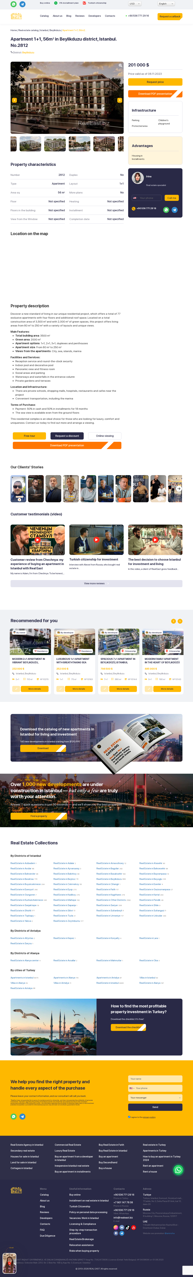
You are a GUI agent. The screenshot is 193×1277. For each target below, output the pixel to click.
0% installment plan (69, 3)
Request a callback (170, 16)
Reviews (79, 15)
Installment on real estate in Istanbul (89, 1200)
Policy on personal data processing (88, 1212)
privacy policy (149, 1117)
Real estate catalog (28, 30)
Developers (95, 15)
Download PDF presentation (67, 445)
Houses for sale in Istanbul (25, 1156)
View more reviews (94, 583)
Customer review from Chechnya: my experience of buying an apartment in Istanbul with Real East (37, 564)
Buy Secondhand (108, 1162)
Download (43, 748)
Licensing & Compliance (82, 1224)
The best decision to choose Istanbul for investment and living (154, 562)
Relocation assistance (81, 1245)
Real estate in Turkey (154, 1144)
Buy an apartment (108, 1156)
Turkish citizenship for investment (93, 559)
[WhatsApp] (178, 1170)
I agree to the (143, 1117)
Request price (155, 82)
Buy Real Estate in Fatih (111, 1144)
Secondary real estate (23, 1150)
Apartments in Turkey (154, 1150)
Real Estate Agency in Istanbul (27, 1144)
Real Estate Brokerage (81, 1239)
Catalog (44, 15)
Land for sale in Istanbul (23, 1162)
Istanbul (44, 30)
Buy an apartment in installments (72, 1171)
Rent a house (150, 1171)
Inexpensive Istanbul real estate (72, 1165)
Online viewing (105, 435)
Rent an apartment (153, 1165)
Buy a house (105, 1168)
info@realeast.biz (123, 1217)
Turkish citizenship (96, 3)
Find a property (39, 816)
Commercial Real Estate (68, 1144)
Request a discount (67, 435)
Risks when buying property (84, 1250)
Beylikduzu (55, 30)
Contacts (110, 15)
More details (34, 689)
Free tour (29, 435)
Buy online (45, 3)
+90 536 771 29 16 (138, 15)
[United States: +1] (135, 198)
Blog (68, 15)
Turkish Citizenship (79, 1206)
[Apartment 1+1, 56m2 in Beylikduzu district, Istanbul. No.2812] (30, 143)
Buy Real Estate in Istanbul (113, 1150)
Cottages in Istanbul (21, 1168)
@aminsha (170, 1233)
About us (57, 15)
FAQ (42, 1229)
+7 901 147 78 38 (123, 1202)
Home (14, 30)
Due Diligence (47, 1235)
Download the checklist (128, 1027)
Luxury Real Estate (65, 1150)
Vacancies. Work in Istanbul (84, 1218)
